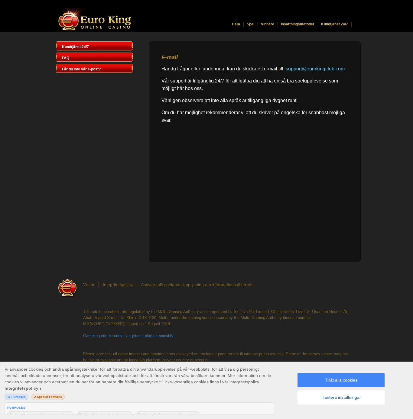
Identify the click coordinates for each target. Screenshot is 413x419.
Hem (236, 24)
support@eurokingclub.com (315, 68)
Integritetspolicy (118, 284)
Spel (250, 24)
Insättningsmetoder (297, 24)
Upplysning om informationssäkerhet (217, 284)
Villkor (89, 284)
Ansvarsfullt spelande (161, 284)
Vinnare (267, 24)
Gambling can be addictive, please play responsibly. (128, 336)
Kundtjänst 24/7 (334, 24)
